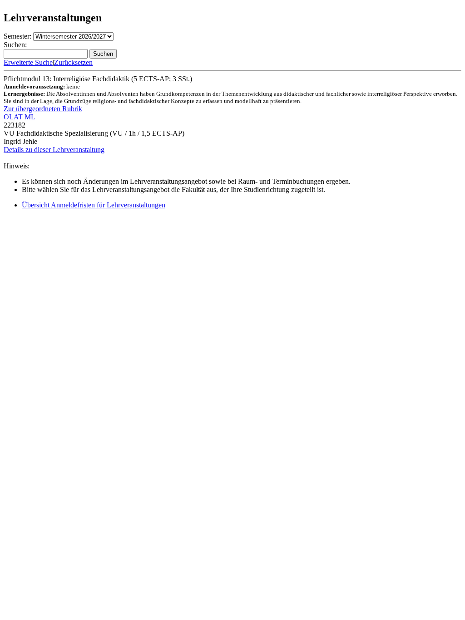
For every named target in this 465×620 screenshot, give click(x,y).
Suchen (103, 53)
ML (30, 117)
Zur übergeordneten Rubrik (43, 109)
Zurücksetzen (73, 62)
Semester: (17, 36)
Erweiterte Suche (28, 62)
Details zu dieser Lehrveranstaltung (54, 149)
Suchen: (15, 45)
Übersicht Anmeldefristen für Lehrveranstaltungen (93, 205)
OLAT (13, 117)
